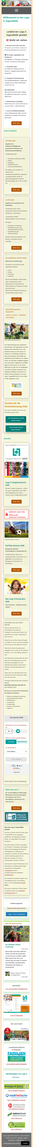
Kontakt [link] (20, 1138)
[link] (16, 6)
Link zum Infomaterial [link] (16, 1015)
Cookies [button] (25, 1143)
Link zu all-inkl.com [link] (16, 1129)
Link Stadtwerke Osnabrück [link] (17, 1109)
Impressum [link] (11, 1140)
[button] (31, 1134)
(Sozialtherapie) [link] (9, 875)
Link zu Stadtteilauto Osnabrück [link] (16, 1100)
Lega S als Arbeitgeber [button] (16, 914)
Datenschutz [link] (20, 1140)
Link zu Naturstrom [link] (16, 1118)
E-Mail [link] (25, 1138)
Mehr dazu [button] (16, 123)
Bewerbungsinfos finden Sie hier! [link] (16, 908)
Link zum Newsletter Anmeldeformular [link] (16, 989)
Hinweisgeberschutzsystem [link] (12, 1143)
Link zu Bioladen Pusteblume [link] (16, 1090)
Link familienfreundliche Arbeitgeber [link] (16, 1064)
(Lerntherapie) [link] (9, 870)
